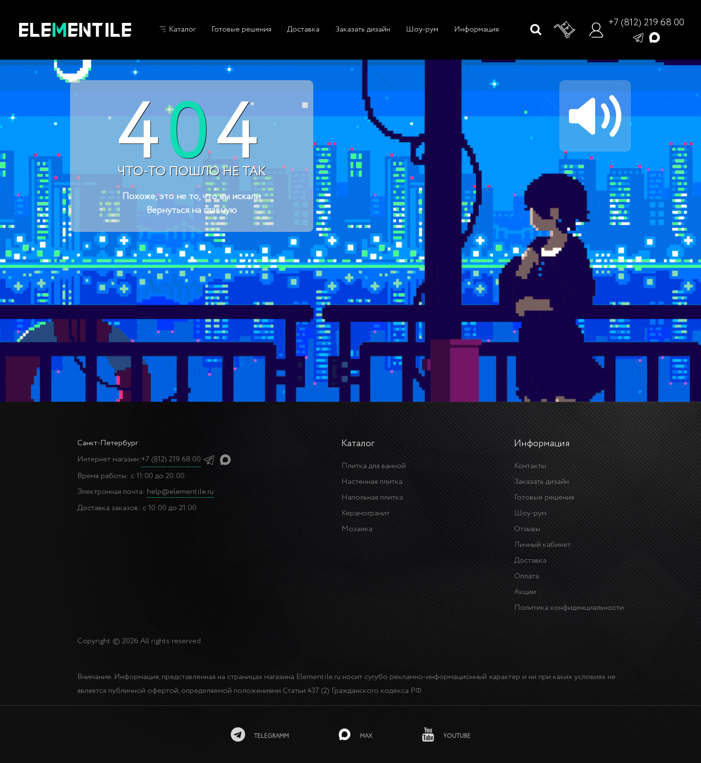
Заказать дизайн (362, 29)
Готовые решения (241, 29)
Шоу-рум (422, 29)
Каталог (181, 29)
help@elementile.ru (180, 491)
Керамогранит (365, 513)
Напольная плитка (372, 497)
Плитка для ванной (373, 465)
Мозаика (356, 528)
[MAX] (654, 37)
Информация (476, 29)
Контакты (530, 465)
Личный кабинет (542, 544)
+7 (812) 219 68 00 (646, 23)
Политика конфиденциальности (569, 607)
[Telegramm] (638, 37)
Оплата (526, 576)
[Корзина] (565, 30)
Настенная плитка (371, 481)
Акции (525, 591)
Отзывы (527, 528)
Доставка (303, 29)
